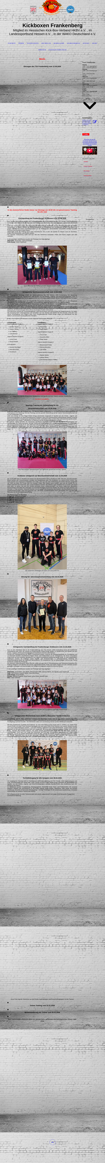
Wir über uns (46, 43)
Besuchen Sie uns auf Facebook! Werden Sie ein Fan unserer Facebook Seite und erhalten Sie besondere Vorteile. (90, 142)
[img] (52, 8)
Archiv (94, 43)
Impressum (42, 50)
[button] (53, 1142)
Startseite (12, 43)
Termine (21, 43)
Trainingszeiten (33, 43)
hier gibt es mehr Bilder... (42, 399)
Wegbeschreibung (73, 43)
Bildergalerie (59, 43)
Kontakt (86, 43)
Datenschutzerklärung (58, 50)
